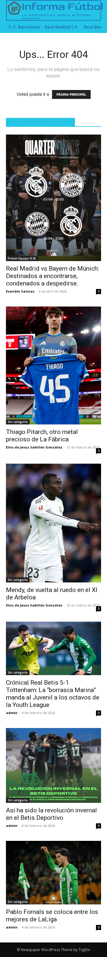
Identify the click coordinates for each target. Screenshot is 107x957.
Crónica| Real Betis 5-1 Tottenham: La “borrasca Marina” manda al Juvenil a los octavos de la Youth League (52, 693)
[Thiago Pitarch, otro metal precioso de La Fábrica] (53, 365)
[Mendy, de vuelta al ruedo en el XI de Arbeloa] (53, 523)
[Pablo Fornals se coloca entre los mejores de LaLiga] (53, 872)
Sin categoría (18, 422)
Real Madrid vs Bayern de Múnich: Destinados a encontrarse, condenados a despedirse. (52, 276)
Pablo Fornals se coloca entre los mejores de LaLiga (52, 915)
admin (12, 712)
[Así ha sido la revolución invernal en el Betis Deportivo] (53, 765)
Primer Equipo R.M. (22, 258)
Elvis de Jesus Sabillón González (34, 447)
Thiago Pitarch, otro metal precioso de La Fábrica (42, 435)
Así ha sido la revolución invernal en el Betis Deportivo (51, 814)
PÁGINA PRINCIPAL (71, 94)
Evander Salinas (20, 291)
